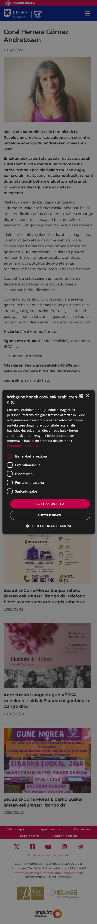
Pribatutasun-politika (23, 446)
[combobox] (81, 396)
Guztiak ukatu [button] (49, 515)
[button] (48, 525)
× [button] (87, 395)
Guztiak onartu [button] (50, 504)
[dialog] (48, 462)
